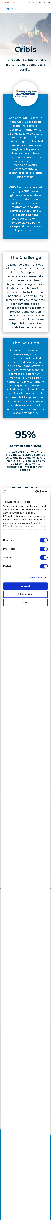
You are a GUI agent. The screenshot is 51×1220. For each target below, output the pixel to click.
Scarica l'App (9, 2)
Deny (25, 602)
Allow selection (25, 594)
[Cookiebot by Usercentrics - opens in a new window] (36, 492)
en (49, 2)
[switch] (44, 549)
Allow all (25, 586)
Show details (35, 577)
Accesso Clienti (35, 2)
